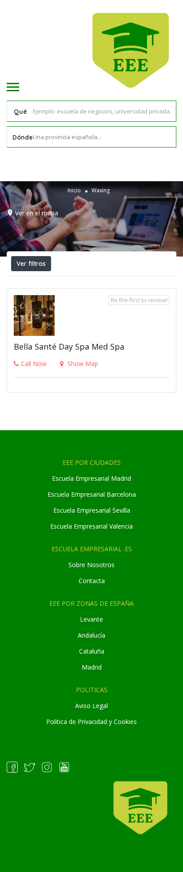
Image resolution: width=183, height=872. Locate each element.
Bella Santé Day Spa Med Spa (69, 346)
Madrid (92, 667)
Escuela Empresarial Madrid (91, 478)
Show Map (82, 363)
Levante (91, 619)
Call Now (34, 363)
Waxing (101, 190)
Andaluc (89, 635)
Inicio (74, 190)
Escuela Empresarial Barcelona (92, 494)
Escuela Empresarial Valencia (91, 526)
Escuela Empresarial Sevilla (91, 510)
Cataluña (91, 651)
